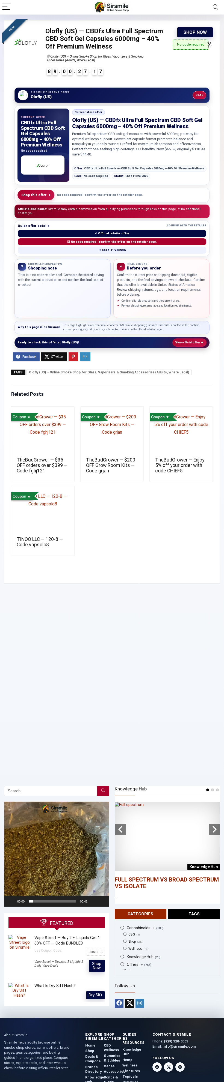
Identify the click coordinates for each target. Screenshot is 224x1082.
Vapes (109, 1066)
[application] (56, 854)
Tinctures (131, 1071)
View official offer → (189, 342)
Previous (120, 829)
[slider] (52, 901)
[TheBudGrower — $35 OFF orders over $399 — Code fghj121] (42, 431)
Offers (135, 964)
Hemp (127, 1060)
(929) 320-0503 (176, 1041)
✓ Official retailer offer (112, 233)
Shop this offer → (36, 195)
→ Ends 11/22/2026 (112, 250)
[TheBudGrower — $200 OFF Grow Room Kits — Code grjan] (112, 431)
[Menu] (6, 7)
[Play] (11, 901)
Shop (132, 941)
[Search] (215, 7)
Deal (199, 95)
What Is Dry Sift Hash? (55, 985)
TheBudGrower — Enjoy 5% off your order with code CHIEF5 (179, 465)
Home (90, 1045)
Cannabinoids (141, 928)
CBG (131, 934)
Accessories (114, 1071)
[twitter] (129, 1003)
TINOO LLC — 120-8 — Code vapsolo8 (40, 541)
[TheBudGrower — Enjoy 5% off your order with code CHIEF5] (181, 431)
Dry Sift (95, 995)
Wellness (135, 949)
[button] (57, 854)
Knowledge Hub (140, 957)
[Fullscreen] (102, 901)
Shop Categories (116, 1036)
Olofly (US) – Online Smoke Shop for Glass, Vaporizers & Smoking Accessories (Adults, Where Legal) (109, 372)
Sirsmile (54, 327)
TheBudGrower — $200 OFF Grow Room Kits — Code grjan (110, 465)
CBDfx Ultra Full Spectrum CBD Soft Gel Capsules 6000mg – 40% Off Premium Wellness (139, 168)
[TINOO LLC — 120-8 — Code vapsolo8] (42, 510)
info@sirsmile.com (179, 1046)
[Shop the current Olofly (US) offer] (42, 165)
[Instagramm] (139, 1003)
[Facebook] (119, 1003)
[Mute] (93, 901)
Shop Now (195, 32)
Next (214, 829)
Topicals (130, 1076)
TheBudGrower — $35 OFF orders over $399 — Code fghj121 (42, 465)
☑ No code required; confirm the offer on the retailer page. (112, 242)
